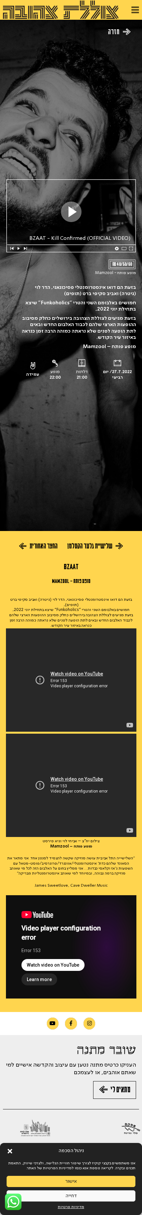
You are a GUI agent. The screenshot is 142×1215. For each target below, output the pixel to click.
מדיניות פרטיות (71, 1207)
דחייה (71, 1196)
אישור (71, 1181)
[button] (10, 1151)
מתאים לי (120, 1091)
